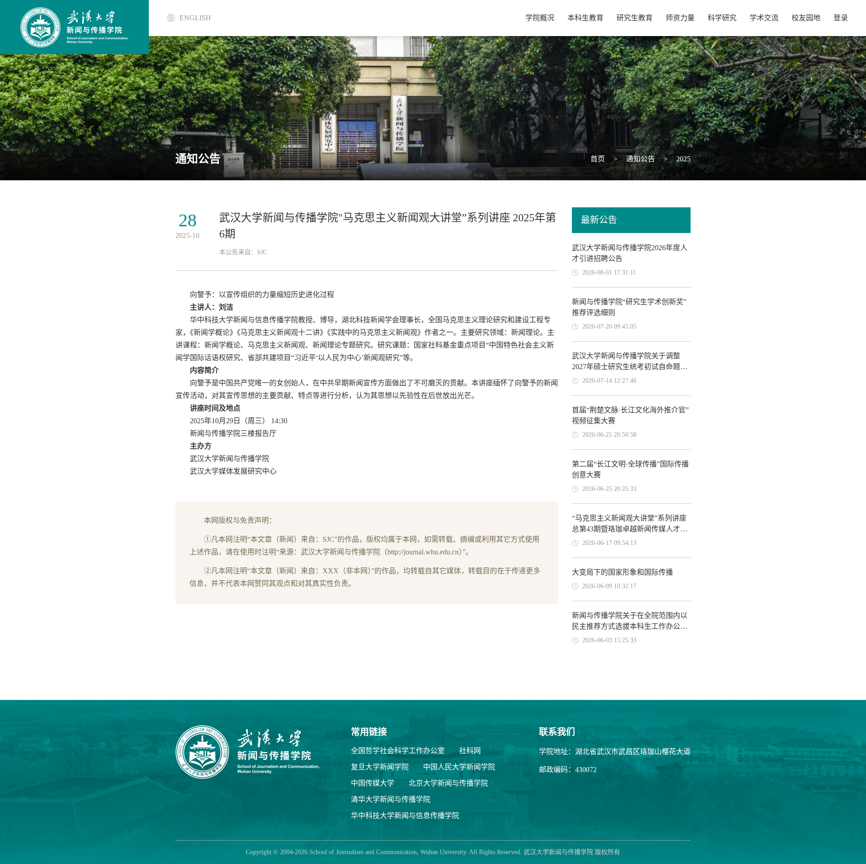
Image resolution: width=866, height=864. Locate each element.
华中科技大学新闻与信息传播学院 (405, 815)
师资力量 (680, 18)
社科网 (470, 750)
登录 (841, 18)
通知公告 (639, 159)
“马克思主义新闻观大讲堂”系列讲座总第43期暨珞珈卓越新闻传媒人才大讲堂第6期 (629, 529)
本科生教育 (585, 18)
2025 (682, 159)
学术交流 (764, 18)
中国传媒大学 (372, 783)
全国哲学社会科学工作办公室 (398, 750)
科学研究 (722, 18)
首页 (597, 159)
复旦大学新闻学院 (380, 767)
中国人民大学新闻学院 (459, 767)
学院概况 (539, 18)
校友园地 (806, 18)
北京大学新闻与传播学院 (448, 783)
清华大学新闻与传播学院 (390, 799)
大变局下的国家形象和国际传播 (622, 572)
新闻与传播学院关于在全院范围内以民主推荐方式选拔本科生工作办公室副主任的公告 (629, 626)
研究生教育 (635, 18)
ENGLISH (195, 18)
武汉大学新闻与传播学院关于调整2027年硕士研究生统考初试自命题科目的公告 (629, 366)
